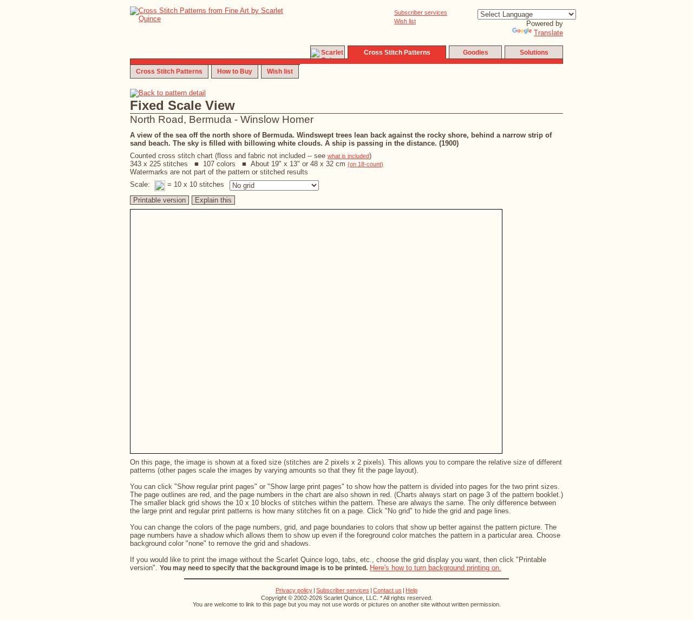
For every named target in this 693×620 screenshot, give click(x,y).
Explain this (213, 200)
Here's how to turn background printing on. (435, 568)
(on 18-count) (365, 164)
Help (411, 590)
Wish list (405, 21)
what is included (348, 156)
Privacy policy (294, 590)
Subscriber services (420, 12)
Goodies (475, 52)
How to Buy (234, 71)
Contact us (387, 590)
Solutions (534, 52)
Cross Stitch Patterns (169, 71)
